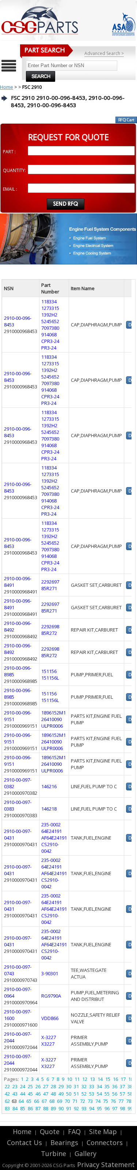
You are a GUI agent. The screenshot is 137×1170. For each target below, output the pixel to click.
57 (122, 1093)
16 (115, 1079)
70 (67, 1101)
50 (68, 1093)
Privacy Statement (105, 1164)
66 (36, 1101)
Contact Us (24, 1142)
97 (114, 1108)
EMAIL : (10, 189)
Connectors (105, 1142)
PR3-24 (48, 347)
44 (22, 1093)
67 (44, 1101)
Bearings (64, 1142)
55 (107, 1093)
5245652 (50, 321)
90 (61, 1108)
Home (6, 87)
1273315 (50, 308)
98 (122, 1108)
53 (91, 1093)
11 (77, 1079)
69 (59, 1101)
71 (74, 1101)
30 (68, 1086)
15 (107, 1079)
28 (53, 1086)
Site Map (103, 1131)
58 (130, 1093)
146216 (49, 786)
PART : (9, 152)
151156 (49, 671)
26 (38, 1086)
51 (76, 1093)
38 (130, 1086)
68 (51, 1101)
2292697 (50, 581)
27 (45, 1086)
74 (97, 1101)
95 (99, 1108)
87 (38, 1108)
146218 (49, 808)
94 (91, 1108)
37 (122, 1086)
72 (82, 1101)
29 (61, 1086)
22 (7, 1086)
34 (99, 1086)
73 (90, 1101)
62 (7, 1101)
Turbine (53, 1153)
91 (68, 1108)
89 (53, 1108)
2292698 (50, 626)
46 (38, 1093)
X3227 (47, 1044)
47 (45, 1093)
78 (128, 1101)
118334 (49, 301)
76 (113, 1101)
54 (99, 1093)
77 (120, 1101)
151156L (50, 677)
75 (105, 1101)
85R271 (49, 588)
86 (30, 1108)
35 (107, 1086)
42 (7, 1093)
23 (15, 1086)
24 (22, 1086)
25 (30, 1086)
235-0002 (51, 824)
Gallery (85, 1153)
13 (92, 1079)
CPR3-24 (50, 341)
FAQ (74, 1131)
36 (114, 1086)
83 (7, 1108)
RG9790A (51, 995)
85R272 (49, 633)
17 (123, 1079)
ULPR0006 (52, 726)
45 (30, 1093)
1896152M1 (53, 712)
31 (76, 1086)
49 (61, 1093)
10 (69, 1079)
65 (28, 1101)
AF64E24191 (54, 837)
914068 (49, 334)
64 (21, 1101)
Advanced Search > (104, 53)
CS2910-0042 (50, 847)
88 (45, 1108)
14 (100, 1079)
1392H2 (49, 314)
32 (84, 1086)
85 (22, 1108)
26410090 (51, 719)
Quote (50, 1131)
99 (130, 1108)
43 (15, 1093)
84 (15, 1108)
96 (107, 1108)
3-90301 (49, 973)
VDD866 (49, 1018)
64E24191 (51, 831)
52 (84, 1093)
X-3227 (48, 1037)
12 (84, 1079)
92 (76, 1108)
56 (114, 1093)
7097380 (50, 328)
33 (91, 1086)
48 (53, 1093)
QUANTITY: (14, 170)
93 (84, 1108)
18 (130, 1079)
